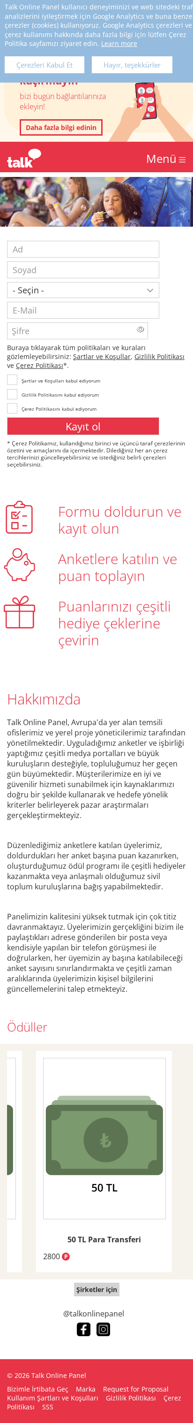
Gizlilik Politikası (159, 356)
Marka (86, 1389)
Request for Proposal (136, 1389)
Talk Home (24, 158)
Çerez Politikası (39, 365)
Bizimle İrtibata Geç (37, 1389)
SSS (47, 1406)
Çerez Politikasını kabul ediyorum (59, 408)
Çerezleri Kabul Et (44, 64)
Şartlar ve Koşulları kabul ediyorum (61, 380)
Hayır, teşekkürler (132, 64)
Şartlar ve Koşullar (102, 356)
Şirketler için (96, 1289)
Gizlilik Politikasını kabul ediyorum (60, 394)
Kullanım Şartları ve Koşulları (52, 1397)
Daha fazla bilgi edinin (61, 127)
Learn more (119, 43)
